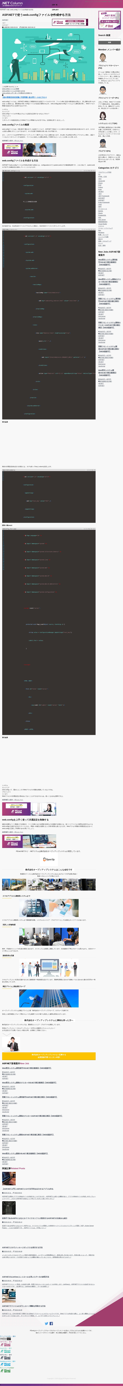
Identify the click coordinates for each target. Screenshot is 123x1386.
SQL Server (102, 219)
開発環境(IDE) (102, 222)
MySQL (100, 211)
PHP (99, 185)
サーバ (100, 243)
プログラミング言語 (104, 172)
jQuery (100, 183)
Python (100, 187)
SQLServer (5, 1109)
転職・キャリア (103, 235)
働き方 (100, 239)
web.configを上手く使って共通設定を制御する (17, 93)
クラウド (101, 226)
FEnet (61, 1378)
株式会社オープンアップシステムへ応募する (49, 1056)
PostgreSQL (102, 215)
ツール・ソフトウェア (105, 228)
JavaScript (5, 1112)
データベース (102, 209)
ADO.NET (101, 198)
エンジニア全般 (103, 237)
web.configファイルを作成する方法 (13, 91)
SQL (99, 217)
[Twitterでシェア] (46, 1325)
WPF (100, 207)
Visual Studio (102, 224)
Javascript (101, 181)
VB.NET (4, 1076)
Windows (101, 232)
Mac (99, 230)
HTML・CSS (102, 176)
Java (99, 179)
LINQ (100, 204)
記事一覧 (54, 4)
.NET (100, 194)
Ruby (100, 189)
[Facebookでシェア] (51, 1325)
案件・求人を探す (57, 14)
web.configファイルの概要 (10, 89)
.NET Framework (103, 196)
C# (99, 174)
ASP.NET (5, 20)
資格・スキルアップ (104, 241)
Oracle (100, 213)
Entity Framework (103, 202)
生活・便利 (102, 245)
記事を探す (55, 9)
